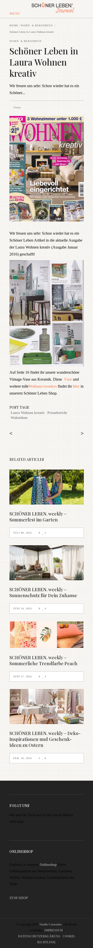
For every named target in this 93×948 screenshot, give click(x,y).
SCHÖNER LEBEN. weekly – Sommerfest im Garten (37, 517)
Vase (68, 379)
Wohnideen (19, 418)
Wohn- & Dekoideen (37, 25)
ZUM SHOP (18, 898)
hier (76, 386)
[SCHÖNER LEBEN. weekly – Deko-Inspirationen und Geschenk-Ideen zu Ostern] (46, 706)
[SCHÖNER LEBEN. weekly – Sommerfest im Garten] (46, 487)
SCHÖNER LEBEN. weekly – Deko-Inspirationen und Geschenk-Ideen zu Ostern (45, 739)
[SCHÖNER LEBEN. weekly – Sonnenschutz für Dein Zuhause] (46, 562)
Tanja (17, 107)
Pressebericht (57, 413)
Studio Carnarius (50, 924)
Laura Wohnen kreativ (28, 413)
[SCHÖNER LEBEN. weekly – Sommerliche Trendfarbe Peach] (46, 635)
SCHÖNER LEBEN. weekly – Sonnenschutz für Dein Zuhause (43, 592)
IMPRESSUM (53, 930)
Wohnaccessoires (43, 386)
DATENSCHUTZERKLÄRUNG (39, 936)
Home (13, 25)
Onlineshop (48, 865)
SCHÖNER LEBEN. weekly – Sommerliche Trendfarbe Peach (43, 660)
